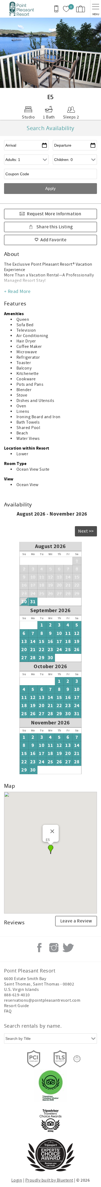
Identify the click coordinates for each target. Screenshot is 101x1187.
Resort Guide (16, 1005)
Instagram (53, 947)
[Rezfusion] (77, 1058)
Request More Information (54, 214)
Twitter (68, 947)
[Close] (52, 831)
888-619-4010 (17, 995)
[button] (50, 849)
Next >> (86, 531)
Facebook (39, 947)
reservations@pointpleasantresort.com (42, 1000)
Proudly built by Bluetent (49, 1180)
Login (16, 1180)
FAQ (8, 1011)
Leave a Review (76, 921)
